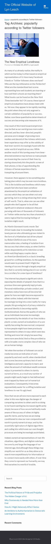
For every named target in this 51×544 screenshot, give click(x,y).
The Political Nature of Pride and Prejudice (23, 492)
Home (7, 19)
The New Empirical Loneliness (22, 62)
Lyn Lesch (35, 65)
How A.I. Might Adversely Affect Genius (22, 507)
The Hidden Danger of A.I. (16, 496)
